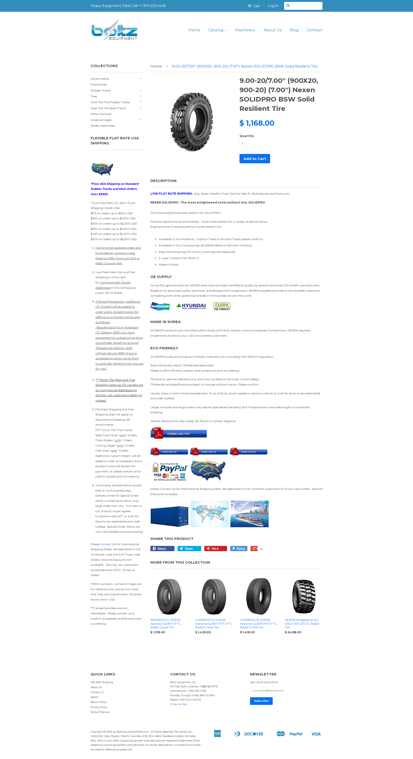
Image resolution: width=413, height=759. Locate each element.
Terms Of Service (100, 712)
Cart (256, 6)
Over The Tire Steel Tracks (108, 108)
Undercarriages (101, 120)
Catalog (216, 30)
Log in (273, 6)
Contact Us (107, 544)
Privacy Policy (99, 707)
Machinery (245, 30)
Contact (314, 30)
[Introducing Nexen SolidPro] (179, 441)
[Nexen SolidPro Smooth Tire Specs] (249, 454)
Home (194, 30)
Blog (294, 30)
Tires (94, 96)
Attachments (100, 78)
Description (163, 180)
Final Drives (99, 84)
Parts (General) (101, 114)
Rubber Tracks (101, 90)
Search (94, 697)
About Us (273, 30)
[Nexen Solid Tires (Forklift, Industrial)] (170, 454)
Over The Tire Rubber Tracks (110, 102)
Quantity (246, 136)
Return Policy (99, 702)
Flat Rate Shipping (102, 682)
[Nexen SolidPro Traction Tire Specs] (209, 454)
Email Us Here (178, 704)
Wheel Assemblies (103, 125)
